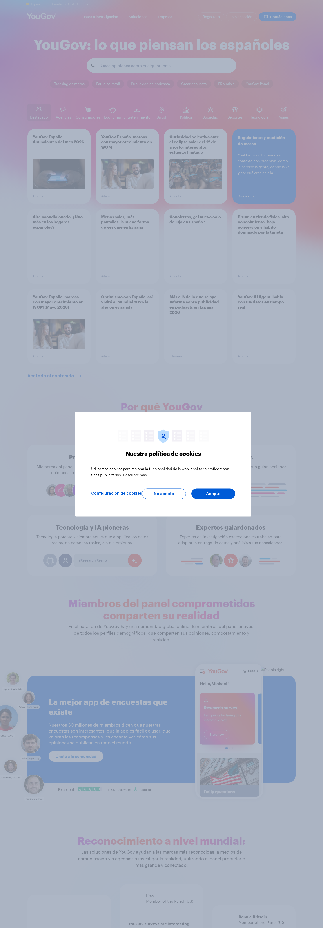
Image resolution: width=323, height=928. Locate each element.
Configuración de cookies (116, 493)
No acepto (164, 494)
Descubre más (135, 474)
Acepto (213, 494)
